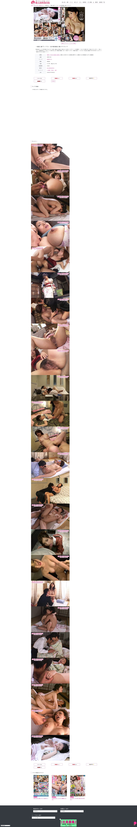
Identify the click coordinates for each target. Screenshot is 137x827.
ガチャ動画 (89, 2)
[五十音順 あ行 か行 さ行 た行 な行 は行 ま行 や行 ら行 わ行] (72, 811)
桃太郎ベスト (49, 59)
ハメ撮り (48, 70)
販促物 (96, 2)
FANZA (53, 81)
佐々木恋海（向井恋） (56, 54)
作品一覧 (63, 2)
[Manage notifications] (134, 825)
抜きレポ (76, 2)
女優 (67, 2)
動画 (62, 43)
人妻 (55, 70)
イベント (71, 2)
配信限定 (84, 2)
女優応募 (100, 2)
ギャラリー (67, 43)
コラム (80, 2)
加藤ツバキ (49, 54)
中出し (52, 70)
